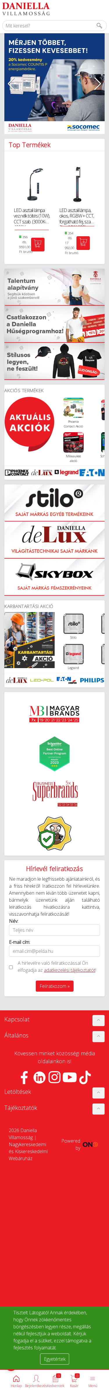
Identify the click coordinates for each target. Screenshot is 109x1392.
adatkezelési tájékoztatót (69, 970)
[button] (11, 83)
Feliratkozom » (55, 986)
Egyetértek (54, 1359)
